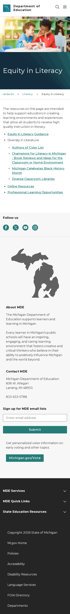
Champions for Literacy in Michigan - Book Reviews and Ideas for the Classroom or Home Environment (39, 158)
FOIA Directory (18, 595)
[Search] (57, 6)
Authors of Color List (28, 147)
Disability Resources (22, 574)
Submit (35, 429)
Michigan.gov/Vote (25, 458)
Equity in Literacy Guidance (28, 134)
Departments (17, 605)
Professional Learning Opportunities (35, 192)
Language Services (21, 585)
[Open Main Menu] (65, 6)
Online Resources (20, 186)
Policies (12, 553)
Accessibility (16, 564)
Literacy (28, 94)
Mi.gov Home (17, 543)
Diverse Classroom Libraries (33, 179)
